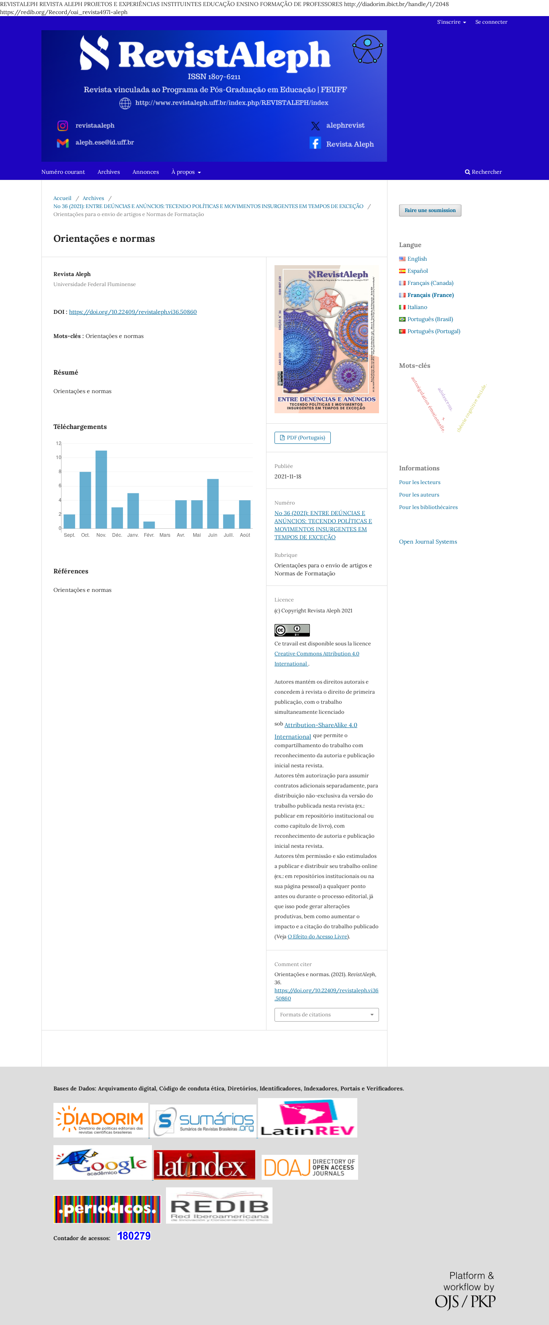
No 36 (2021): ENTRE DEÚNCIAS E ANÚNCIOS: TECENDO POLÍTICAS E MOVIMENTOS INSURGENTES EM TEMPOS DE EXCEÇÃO (208, 206)
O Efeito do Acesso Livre (317, 936)
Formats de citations (305, 1014)
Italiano (417, 307)
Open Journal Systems (428, 541)
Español (418, 270)
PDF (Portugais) (305, 437)
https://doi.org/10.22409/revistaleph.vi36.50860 (133, 311)
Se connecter (491, 22)
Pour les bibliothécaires (428, 507)
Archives (109, 171)
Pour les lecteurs (419, 482)
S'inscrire (449, 22)
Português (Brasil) (430, 319)
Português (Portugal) (434, 331)
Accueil (62, 198)
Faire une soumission (430, 210)
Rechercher (486, 171)
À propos (184, 171)
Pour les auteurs (419, 494)
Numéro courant (63, 171)
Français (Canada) (430, 282)
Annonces (146, 171)
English (417, 258)
